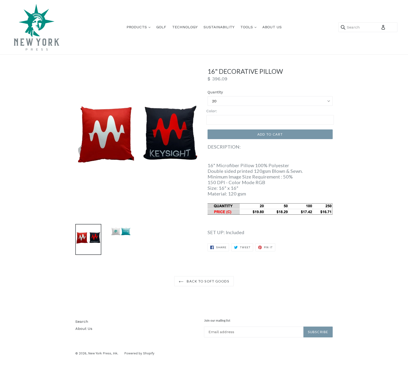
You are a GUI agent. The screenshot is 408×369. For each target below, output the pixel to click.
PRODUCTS (140, 27)
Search (81, 321)
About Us (83, 328)
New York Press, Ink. (103, 353)
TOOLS (249, 27)
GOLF (161, 27)
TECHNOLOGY (185, 27)
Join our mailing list (217, 320)
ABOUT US (272, 27)
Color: (211, 111)
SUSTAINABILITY (219, 27)
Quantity (215, 92)
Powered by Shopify (139, 353)
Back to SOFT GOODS (207, 281)
